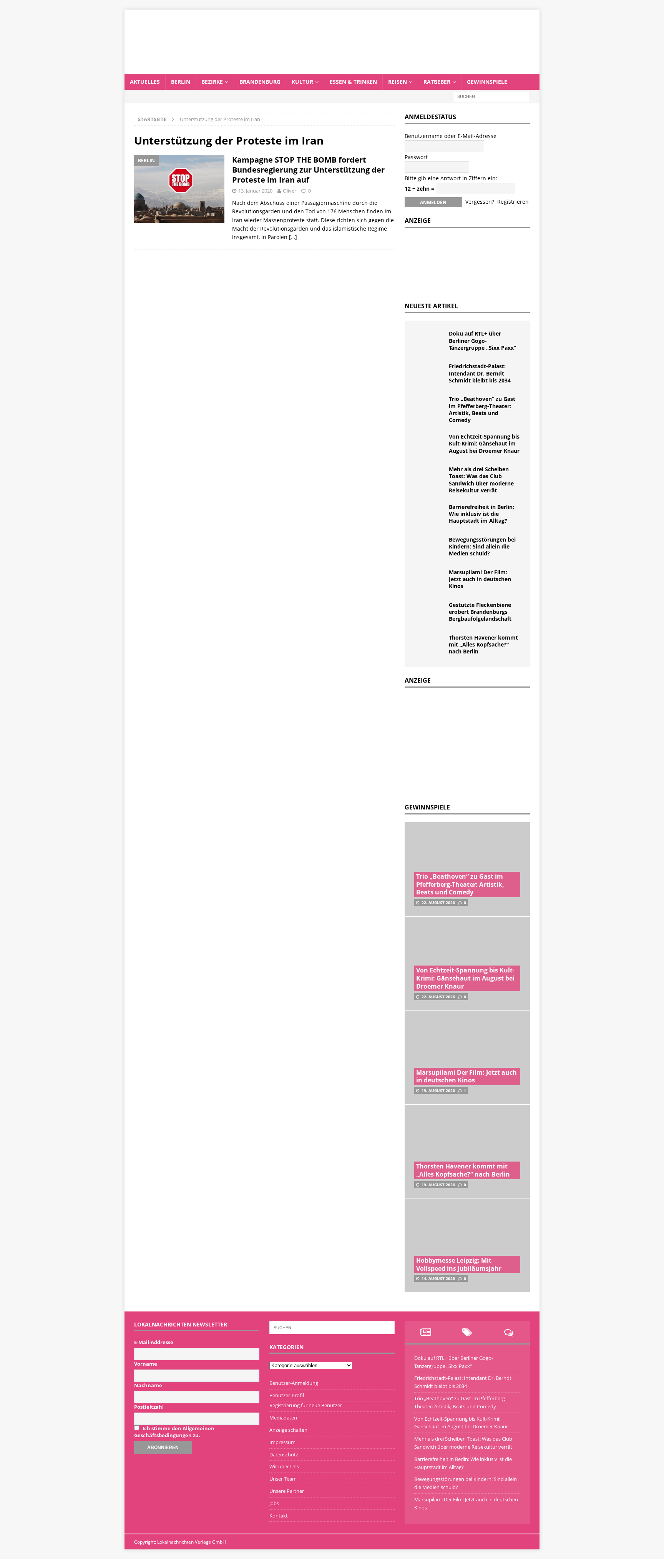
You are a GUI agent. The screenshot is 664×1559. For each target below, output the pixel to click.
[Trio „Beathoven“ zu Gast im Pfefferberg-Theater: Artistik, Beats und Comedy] (429, 407)
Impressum (282, 1442)
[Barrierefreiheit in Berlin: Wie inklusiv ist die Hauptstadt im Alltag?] (429, 515)
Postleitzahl (149, 1406)
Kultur (302, 81)
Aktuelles (145, 81)
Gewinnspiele (487, 81)
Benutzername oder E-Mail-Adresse (450, 136)
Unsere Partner (286, 1491)
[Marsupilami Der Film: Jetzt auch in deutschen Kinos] (429, 580)
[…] (293, 237)
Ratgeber (436, 81)
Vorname (145, 1363)
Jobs (274, 1503)
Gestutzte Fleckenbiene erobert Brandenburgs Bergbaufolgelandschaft (480, 611)
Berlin (180, 81)
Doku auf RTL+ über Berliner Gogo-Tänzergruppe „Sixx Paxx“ (482, 340)
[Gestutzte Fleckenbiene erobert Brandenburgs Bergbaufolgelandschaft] (429, 613)
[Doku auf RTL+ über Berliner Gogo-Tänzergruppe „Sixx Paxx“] (429, 341)
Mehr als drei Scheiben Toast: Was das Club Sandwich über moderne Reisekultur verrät (481, 479)
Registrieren (513, 201)
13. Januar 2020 (255, 190)
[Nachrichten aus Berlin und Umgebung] (332, 69)
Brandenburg (260, 81)
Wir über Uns (284, 1466)
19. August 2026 (438, 1090)
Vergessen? (479, 201)
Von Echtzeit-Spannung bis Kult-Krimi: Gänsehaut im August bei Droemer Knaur (484, 443)
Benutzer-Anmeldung (293, 1382)
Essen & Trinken (353, 81)
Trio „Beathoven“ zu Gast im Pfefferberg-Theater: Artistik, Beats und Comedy (482, 409)
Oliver (289, 190)
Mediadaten (283, 1417)
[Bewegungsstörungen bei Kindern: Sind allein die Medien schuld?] (429, 547)
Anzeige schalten (288, 1429)
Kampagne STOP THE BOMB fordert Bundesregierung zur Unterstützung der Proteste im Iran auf (308, 170)
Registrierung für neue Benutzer (305, 1405)
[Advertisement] (462, 743)
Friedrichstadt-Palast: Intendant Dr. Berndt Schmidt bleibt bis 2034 (480, 373)
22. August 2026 (438, 902)
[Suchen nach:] (491, 96)
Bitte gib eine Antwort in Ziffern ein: (451, 178)
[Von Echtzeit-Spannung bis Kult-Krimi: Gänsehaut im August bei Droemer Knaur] (429, 444)
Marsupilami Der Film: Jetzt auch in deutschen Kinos (480, 579)
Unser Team (283, 1478)
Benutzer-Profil (286, 1395)
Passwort (416, 157)
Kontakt (278, 1515)
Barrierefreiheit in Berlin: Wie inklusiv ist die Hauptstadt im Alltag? (481, 513)
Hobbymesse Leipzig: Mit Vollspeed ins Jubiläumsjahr (458, 1264)
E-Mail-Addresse (153, 1342)
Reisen (397, 81)
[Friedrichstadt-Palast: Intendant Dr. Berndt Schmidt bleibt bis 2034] (429, 374)
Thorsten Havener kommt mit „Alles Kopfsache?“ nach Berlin (483, 644)
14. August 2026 (438, 1278)
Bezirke (212, 81)
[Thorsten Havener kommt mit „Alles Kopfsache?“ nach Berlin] (429, 645)
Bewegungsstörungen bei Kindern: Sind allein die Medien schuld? (482, 546)
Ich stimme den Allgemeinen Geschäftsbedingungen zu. (174, 1432)
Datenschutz (283, 1454)
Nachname (148, 1385)
